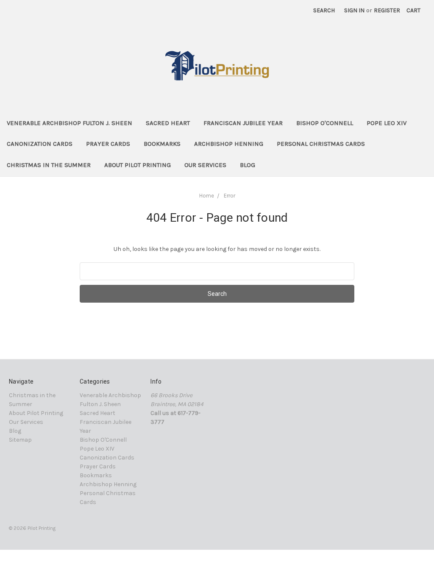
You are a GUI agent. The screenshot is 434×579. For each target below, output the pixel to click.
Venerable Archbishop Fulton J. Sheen (69, 123)
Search (324, 10)
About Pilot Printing (137, 165)
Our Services (205, 165)
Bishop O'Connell (324, 123)
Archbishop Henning (228, 144)
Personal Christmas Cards (321, 144)
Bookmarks (162, 144)
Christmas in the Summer (49, 165)
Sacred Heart (168, 123)
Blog (247, 165)
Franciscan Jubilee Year (243, 123)
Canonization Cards (39, 144)
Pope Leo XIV (386, 123)
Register (387, 10)
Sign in (354, 10)
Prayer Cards (108, 144)
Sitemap (20, 439)
